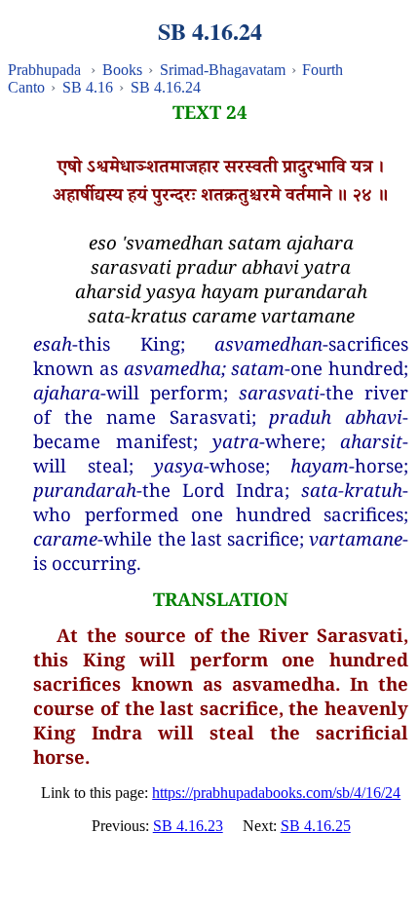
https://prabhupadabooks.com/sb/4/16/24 (276, 792)
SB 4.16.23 (188, 825)
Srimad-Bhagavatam (223, 69)
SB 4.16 (87, 87)
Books (122, 69)
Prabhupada (44, 69)
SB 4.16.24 (166, 87)
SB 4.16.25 (316, 825)
